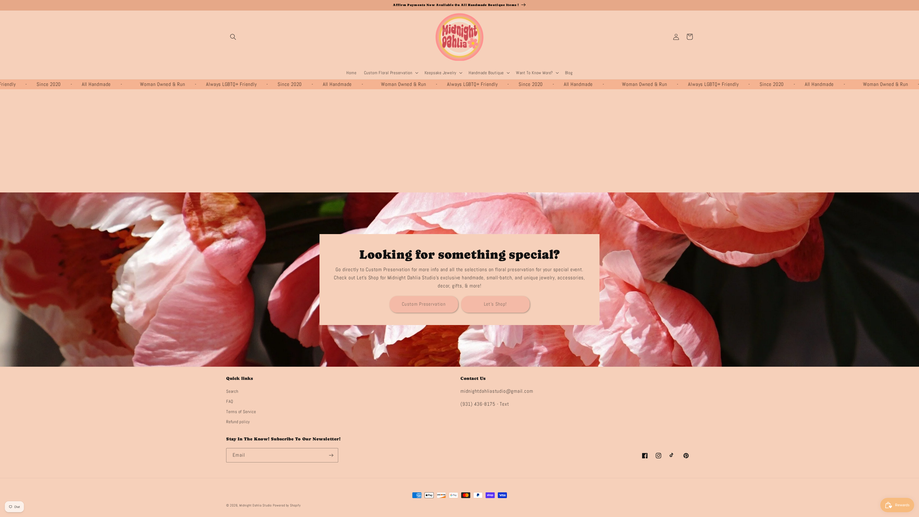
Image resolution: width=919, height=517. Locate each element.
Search (232, 391)
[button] (233, 37)
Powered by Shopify (287, 505)
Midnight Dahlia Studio (255, 505)
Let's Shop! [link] (495, 304)
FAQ (229, 401)
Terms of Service (241, 411)
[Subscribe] (331, 455)
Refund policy (238, 421)
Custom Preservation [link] (424, 304)
